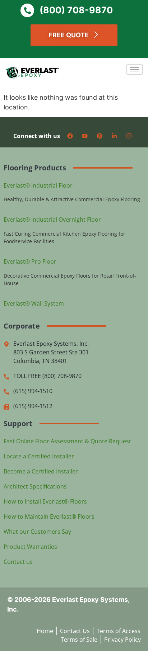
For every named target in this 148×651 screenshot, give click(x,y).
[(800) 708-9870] (27, 10)
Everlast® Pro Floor (30, 261)
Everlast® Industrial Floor (38, 185)
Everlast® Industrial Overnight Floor (52, 219)
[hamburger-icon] (134, 69)
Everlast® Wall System (34, 303)
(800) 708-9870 (76, 10)
